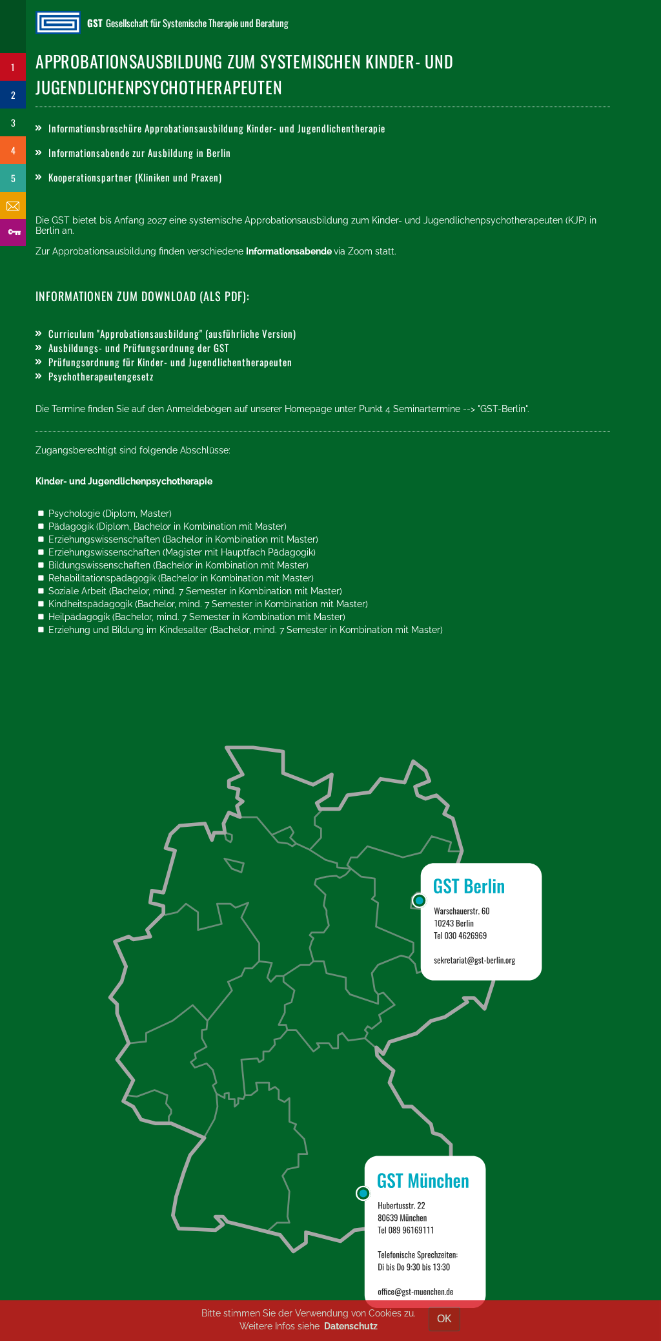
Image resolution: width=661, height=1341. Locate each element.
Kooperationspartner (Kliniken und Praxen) (135, 177)
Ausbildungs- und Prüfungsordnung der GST (138, 347)
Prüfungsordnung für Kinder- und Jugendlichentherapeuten (170, 362)
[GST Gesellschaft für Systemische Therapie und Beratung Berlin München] (61, 23)
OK (444, 1318)
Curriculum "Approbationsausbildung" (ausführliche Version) (172, 333)
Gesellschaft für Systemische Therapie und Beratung (188, 23)
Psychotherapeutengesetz (101, 376)
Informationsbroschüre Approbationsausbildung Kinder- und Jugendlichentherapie (216, 128)
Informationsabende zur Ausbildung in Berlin (139, 152)
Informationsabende (290, 251)
